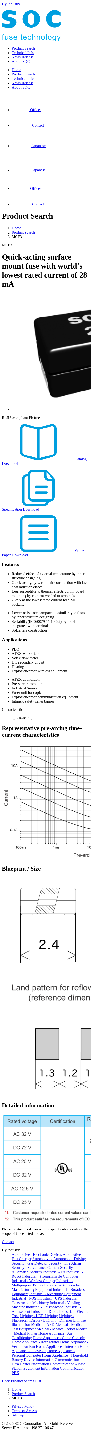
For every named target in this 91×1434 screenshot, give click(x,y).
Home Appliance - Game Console (59, 1338)
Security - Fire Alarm (65, 1263)
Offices (35, 110)
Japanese (38, 146)
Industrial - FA (54, 1272)
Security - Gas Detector (30, 1263)
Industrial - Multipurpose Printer (42, 1283)
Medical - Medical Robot (56, 1329)
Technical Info (23, 53)
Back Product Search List (21, 1381)
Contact (37, 125)
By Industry (11, 4)
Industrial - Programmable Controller (50, 1276)
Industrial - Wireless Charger (33, 1281)
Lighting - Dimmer (57, 1320)
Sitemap (18, 1415)
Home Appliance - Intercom (57, 1346)
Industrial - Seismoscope (44, 1307)
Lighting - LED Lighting (39, 1316)
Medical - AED (43, 1324)
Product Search (23, 48)
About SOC (21, 61)
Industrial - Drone (44, 1311)
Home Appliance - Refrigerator (35, 1342)
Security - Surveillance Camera (35, 1268)
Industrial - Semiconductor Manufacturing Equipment (48, 1287)
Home (16, 70)
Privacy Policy (23, 1406)
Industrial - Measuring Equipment (55, 1294)
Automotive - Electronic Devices (37, 1254)
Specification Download (20, 509)
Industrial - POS (24, 1298)
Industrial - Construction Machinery (46, 1300)
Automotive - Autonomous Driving (59, 1259)
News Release (22, 57)
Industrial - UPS (49, 1298)
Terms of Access (24, 1411)
